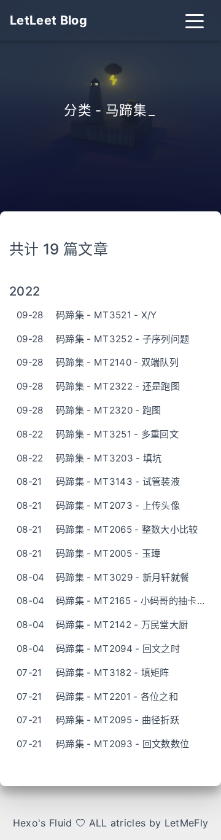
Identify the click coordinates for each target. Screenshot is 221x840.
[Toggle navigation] (194, 20)
